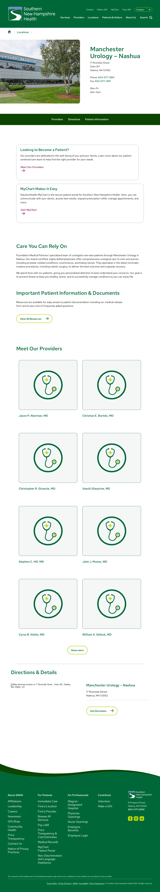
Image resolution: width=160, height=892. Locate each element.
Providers (79, 17)
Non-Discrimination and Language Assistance (50, 859)
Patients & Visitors (112, 17)
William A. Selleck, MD (97, 634)
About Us (131, 17)
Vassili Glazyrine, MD (96, 488)
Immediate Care (48, 801)
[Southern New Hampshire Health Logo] (140, 797)
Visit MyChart (28, 210)
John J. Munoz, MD (94, 561)
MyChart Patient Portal (46, 848)
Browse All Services (44, 818)
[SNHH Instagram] (136, 818)
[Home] (12, 32)
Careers (12, 811)
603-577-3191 (102, 81)
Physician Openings (74, 814)
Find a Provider (47, 811)
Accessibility (83, 883)
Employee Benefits (74, 828)
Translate (140, 9)
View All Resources (30, 318)
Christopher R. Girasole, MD (37, 488)
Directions (74, 119)
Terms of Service (64, 883)
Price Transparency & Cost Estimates (47, 833)
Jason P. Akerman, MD (33, 415)
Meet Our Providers (31, 167)
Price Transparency (16, 836)
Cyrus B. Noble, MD (31, 634)
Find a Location (47, 806)
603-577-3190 (106, 77)
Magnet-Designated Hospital (75, 804)
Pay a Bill (43, 825)
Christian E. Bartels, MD (98, 415)
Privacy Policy (52, 883)
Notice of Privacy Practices (18, 850)
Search (144, 17)
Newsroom (14, 816)
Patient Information (96, 119)
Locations (93, 17)
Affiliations (14, 801)
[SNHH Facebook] (130, 818)
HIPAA (75, 883)
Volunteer (104, 801)
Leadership (15, 806)
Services (65, 17)
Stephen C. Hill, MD (31, 561)
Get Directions (98, 710)
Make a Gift (105, 806)
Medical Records (48, 842)
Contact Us (15, 843)
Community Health (15, 828)
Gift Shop (14, 821)
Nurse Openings (78, 821)
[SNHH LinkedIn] (142, 818)
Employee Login (78, 835)
